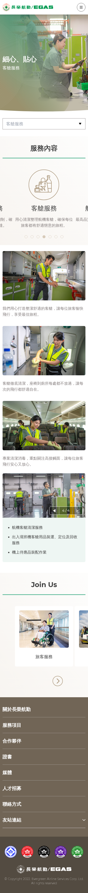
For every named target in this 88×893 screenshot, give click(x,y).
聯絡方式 (12, 804)
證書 (7, 757)
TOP (77, 695)
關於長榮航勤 (17, 709)
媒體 (7, 772)
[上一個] (54, 510)
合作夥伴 (12, 741)
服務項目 (12, 725)
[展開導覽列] (81, 7)
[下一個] (77, 510)
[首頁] (28, 7)
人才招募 (12, 788)
